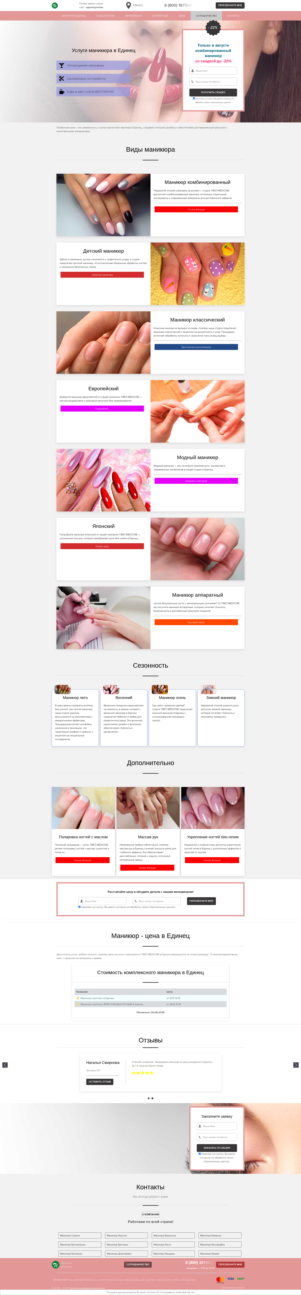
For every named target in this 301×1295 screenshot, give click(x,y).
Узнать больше (196, 209)
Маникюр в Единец (74, 15)
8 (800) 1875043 (179, 5)
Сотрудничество (206, 15)
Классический (105, 15)
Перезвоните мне (230, 5)
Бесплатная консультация (196, 347)
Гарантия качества (102, 274)
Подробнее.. (102, 408)
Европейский (133, 15)
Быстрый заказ (196, 622)
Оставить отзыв (100, 1081)
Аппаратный (160, 15)
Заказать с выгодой (196, 480)
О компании (150, 1214)
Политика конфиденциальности (87, 1288)
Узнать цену (102, 546)
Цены (182, 15)
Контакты (233, 15)
